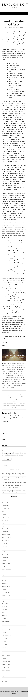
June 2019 (4, 679)
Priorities (13, 381)
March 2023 (5, 554)
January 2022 (5, 589)
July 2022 (4, 575)
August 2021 (5, 603)
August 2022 (5, 572)
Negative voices (18, 379)
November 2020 (6, 629)
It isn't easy (21, 373)
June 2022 (4, 578)
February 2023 (5, 557)
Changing (14, 367)
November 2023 (6, 534)
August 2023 (5, 540)
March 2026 (5, 502)
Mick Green (20, 27)
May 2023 (4, 549)
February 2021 (5, 621)
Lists (3, 375)
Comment (5, 421)
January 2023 (5, 560)
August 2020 (5, 638)
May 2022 (4, 580)
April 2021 (4, 615)
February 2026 (6, 505)
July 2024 (4, 526)
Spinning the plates (16, 383)
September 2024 (6, 523)
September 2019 (6, 670)
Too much (14, 385)
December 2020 (6, 627)
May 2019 (4, 681)
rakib (14, 693)
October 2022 (5, 566)
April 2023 (4, 552)
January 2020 (5, 658)
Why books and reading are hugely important (14, 482)
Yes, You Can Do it (14, 4)
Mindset (14, 377)
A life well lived (7, 363)
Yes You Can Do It (11, 387)
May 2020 (4, 647)
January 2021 (5, 624)
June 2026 (4, 500)
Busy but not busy (6, 367)
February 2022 (6, 586)
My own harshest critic (7, 379)
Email (4, 439)
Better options (20, 365)
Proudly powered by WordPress (9, 691)
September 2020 (6, 635)
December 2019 (6, 661)
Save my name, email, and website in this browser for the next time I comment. (14, 454)
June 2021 (4, 609)
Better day (7, 365)
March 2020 (5, 653)
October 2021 (5, 598)
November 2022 (6, 563)
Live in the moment (9, 375)
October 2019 (5, 667)
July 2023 (4, 543)
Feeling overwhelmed (7, 371)
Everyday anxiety (20, 369)
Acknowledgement (16, 363)
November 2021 (6, 595)
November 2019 (6, 664)
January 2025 (5, 514)
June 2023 (4, 546)
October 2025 (5, 508)
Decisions (19, 367)
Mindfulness (9, 377)
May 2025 (4, 511)
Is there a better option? (12, 373)
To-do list (9, 385)
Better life (13, 365)
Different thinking (11, 369)
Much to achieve (21, 377)
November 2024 (6, 517)
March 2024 (5, 528)
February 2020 (6, 655)
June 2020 (4, 644)
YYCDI (17, 387)
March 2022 (5, 583)
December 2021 (6, 592)
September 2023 (6, 537)
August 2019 (5, 673)
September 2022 (6, 569)
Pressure (8, 381)
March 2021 (5, 618)
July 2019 (4, 676)
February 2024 (6, 531)
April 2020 (5, 650)
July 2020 (4, 641)
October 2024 (5, 520)
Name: (4, 433)
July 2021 (4, 606)
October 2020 (5, 632)
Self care (9, 383)
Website (4, 445)
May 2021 (4, 612)
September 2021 (6, 601)
